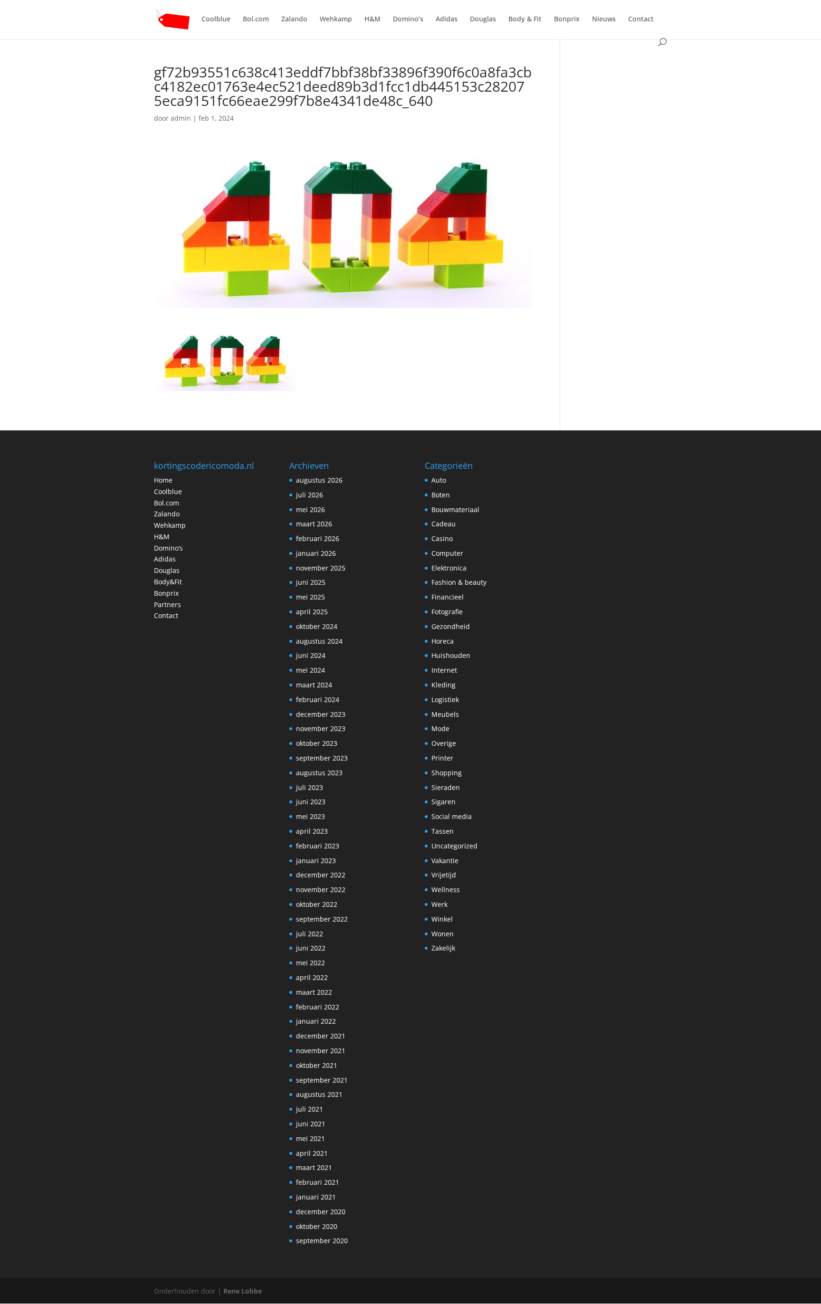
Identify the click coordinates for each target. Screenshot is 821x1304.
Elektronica (449, 567)
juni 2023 (310, 801)
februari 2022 (317, 1006)
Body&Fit (168, 581)
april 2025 (312, 611)
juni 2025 (310, 582)
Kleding (443, 684)
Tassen (442, 831)
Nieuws (604, 19)
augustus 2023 (319, 772)
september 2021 (322, 1080)
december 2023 (320, 714)
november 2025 (320, 567)
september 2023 (322, 757)
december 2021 (320, 1035)
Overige (443, 743)
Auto (438, 480)
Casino (442, 538)
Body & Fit (525, 19)
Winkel (442, 918)
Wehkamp (336, 19)
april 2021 (312, 1153)
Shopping (446, 772)
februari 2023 (317, 845)
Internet (444, 670)
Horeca (442, 641)
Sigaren (443, 801)
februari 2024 (317, 699)
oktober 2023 (316, 743)
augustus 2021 (319, 1094)
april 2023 (312, 831)
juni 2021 (310, 1123)
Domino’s (408, 19)
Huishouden (450, 655)
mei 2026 (310, 509)
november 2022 (320, 889)
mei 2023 (310, 816)
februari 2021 (317, 1182)
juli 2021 (309, 1109)
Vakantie (444, 860)
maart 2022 (314, 992)
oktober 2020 (316, 1226)
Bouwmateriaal (455, 509)
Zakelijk (443, 947)
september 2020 (322, 1240)
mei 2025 (310, 596)
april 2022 (312, 977)
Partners (167, 604)
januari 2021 (316, 1196)
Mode (440, 728)
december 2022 (320, 874)
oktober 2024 (316, 626)
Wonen (442, 933)
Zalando (294, 19)
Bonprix (567, 19)
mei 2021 (310, 1138)
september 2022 (322, 918)
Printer (442, 757)
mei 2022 (310, 962)
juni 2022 (310, 947)
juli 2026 (309, 494)
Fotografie (447, 611)
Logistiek (445, 699)
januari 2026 (316, 553)
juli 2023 (309, 787)
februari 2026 (317, 538)
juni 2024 (310, 655)
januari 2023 (316, 860)
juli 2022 (309, 933)
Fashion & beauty (459, 582)
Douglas (483, 19)
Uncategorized (454, 845)
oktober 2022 (316, 904)
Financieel (447, 596)
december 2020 (320, 1211)
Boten (440, 494)
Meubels (445, 714)
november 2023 (320, 728)
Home (163, 480)
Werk (439, 904)
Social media (451, 816)
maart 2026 (314, 523)
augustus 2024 (319, 641)
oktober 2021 (316, 1065)
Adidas (447, 19)
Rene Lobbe (242, 1290)
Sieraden (445, 787)
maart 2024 (314, 684)
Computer (447, 553)
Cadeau (443, 523)
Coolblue (215, 19)
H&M (372, 19)
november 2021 (320, 1050)
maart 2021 (314, 1167)
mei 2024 (310, 670)
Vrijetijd (443, 874)
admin (181, 118)
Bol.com (256, 19)
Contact (641, 19)
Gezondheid (450, 626)
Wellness (445, 889)
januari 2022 (316, 1021)
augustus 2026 (319, 480)
